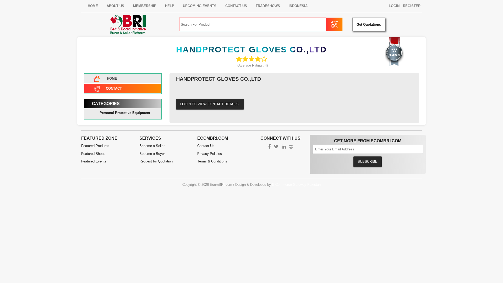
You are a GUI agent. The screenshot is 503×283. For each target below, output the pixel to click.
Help (169, 6)
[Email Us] (291, 147)
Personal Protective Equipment (125, 113)
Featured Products (95, 146)
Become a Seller (152, 146)
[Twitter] (276, 147)
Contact (114, 88)
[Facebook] (269, 147)
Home (93, 6)
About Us (115, 6)
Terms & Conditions (212, 161)
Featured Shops (93, 154)
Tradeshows (268, 6)
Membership (144, 6)
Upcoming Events (199, 6)
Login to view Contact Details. (210, 104)
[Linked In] (284, 147)
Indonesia (298, 6)
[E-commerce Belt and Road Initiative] (128, 24)
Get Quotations (369, 24)
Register (411, 6)
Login (394, 6)
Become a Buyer (152, 154)
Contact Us (236, 6)
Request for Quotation (156, 161)
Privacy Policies (209, 154)
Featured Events (93, 161)
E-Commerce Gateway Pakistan (296, 185)
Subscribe (368, 162)
